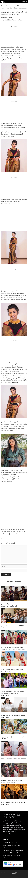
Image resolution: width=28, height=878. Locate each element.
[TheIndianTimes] (6, 1)
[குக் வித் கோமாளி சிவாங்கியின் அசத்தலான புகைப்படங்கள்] (14, 748)
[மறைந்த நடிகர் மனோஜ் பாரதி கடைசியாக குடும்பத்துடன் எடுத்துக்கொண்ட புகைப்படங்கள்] (14, 681)
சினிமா (8, 6)
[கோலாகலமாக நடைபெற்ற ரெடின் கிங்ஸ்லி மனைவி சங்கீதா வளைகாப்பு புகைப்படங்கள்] (14, 637)
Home (2, 6)
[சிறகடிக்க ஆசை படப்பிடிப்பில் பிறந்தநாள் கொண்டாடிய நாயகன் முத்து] (14, 770)
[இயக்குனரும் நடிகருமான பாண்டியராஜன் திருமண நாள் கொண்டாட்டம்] (14, 594)
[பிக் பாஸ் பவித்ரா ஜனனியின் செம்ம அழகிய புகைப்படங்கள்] (14, 705)
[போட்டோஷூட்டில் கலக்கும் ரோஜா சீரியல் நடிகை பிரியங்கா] (14, 659)
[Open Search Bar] (18, 1)
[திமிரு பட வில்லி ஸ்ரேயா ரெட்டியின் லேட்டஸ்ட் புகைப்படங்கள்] (14, 792)
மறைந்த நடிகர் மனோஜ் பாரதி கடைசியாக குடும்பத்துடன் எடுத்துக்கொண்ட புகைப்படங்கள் (12, 693)
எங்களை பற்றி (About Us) (10, 842)
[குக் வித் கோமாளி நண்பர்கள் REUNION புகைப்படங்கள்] (14, 615)
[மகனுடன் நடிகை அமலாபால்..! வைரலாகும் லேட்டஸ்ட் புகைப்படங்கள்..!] (14, 726)
